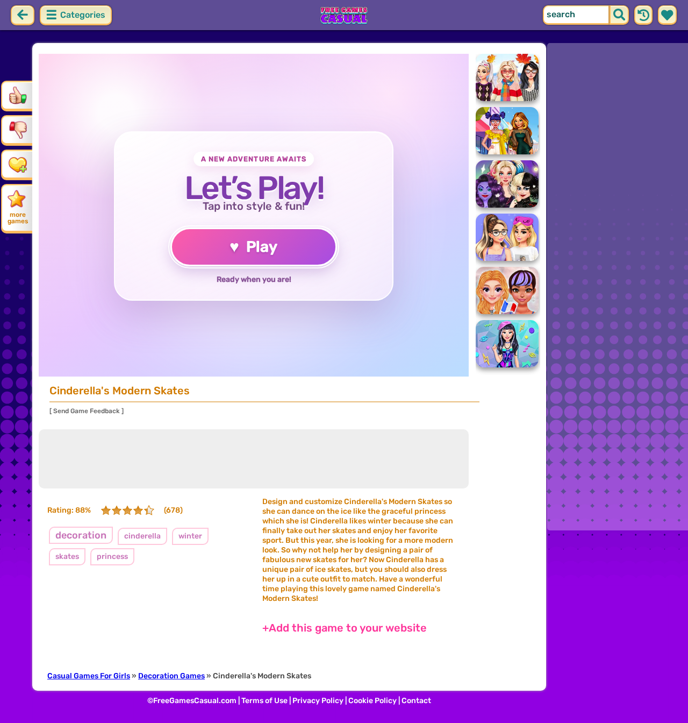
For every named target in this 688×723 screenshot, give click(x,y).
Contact (416, 700)
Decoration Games (171, 676)
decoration (80, 535)
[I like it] (17, 95)
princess (112, 556)
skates (67, 556)
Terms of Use (264, 700)
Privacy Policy (317, 700)
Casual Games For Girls (88, 676)
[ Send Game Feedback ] (86, 411)
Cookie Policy (372, 700)
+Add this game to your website (344, 627)
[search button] (619, 15)
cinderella (142, 536)
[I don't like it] (17, 129)
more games (18, 218)
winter (190, 536)
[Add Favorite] (17, 164)
